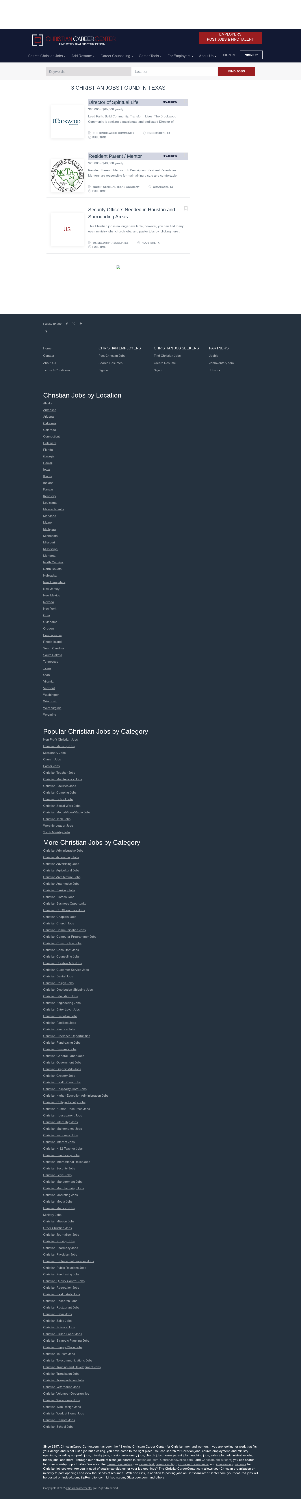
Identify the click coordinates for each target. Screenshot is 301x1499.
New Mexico (51, 595)
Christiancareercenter (79, 1488)
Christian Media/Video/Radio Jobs (66, 812)
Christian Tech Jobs (57, 819)
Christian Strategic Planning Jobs (66, 1340)
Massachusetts (53, 509)
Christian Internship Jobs (60, 1122)
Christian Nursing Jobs (59, 1241)
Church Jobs (52, 759)
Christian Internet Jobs (59, 1142)
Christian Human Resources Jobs (66, 1109)
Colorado (49, 430)
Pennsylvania (52, 635)
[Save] (181, 101)
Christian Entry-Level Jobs (61, 1009)
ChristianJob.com (146, 1459)
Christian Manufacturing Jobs (63, 1188)
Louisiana (50, 502)
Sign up (251, 55)
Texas (47, 668)
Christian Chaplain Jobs (59, 916)
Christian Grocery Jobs (59, 1075)
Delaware (49, 443)
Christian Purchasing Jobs (61, 1155)
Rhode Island (52, 641)
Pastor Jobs (51, 766)
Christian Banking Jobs (59, 890)
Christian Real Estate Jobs (61, 1294)
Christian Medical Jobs (59, 1208)
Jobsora (214, 370)
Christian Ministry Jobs (59, 746)
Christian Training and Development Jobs (72, 1367)
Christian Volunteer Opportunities (66, 1393)
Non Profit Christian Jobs (60, 739)
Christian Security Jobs (59, 1168)
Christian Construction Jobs (62, 943)
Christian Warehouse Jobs (61, 1400)
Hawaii (47, 463)
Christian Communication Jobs (64, 930)
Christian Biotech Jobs (58, 897)
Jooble (213, 355)
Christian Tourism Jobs (59, 1354)
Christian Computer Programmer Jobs (69, 936)
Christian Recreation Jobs (61, 1287)
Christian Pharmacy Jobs (60, 1248)
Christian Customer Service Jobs (66, 969)
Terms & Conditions (56, 370)
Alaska (47, 403)
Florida (48, 449)
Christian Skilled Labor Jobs (62, 1334)
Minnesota (50, 535)
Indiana (48, 483)
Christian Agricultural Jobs (61, 870)
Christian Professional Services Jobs (68, 1261)
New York (49, 608)
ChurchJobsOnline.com (176, 1459)
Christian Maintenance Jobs (62, 779)
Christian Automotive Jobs (61, 883)
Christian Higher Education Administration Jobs (75, 1095)
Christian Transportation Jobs (63, 1380)
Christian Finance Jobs (59, 1029)
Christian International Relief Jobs (66, 1161)
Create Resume (165, 363)
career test (146, 1464)
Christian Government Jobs (62, 1062)
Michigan (49, 529)
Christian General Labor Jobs (63, 1056)
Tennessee (50, 661)
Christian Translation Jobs (61, 1373)
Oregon (48, 628)
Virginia (48, 681)
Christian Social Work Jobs (61, 805)
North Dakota (52, 569)
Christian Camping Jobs (59, 792)
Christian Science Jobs (59, 1327)
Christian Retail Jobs (57, 1314)
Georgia (48, 456)
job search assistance (193, 1464)
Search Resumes (110, 363)
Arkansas (49, 410)
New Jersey (51, 588)
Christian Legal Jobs (57, 1175)
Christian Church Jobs (58, 923)
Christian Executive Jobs (60, 1016)
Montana (49, 555)
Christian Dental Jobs (58, 976)
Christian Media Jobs (57, 1201)
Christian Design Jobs (58, 983)
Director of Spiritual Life (113, 102)
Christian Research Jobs (60, 1301)
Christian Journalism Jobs (61, 1234)
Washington (51, 694)
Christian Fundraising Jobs (61, 1042)
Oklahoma (50, 622)
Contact (48, 355)
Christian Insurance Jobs (60, 1135)
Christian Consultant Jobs (61, 950)
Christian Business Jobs (59, 1049)
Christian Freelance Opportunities (66, 1036)
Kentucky (49, 496)
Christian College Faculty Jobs (64, 1102)
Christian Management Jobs (62, 1181)
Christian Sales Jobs (57, 1320)
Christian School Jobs (58, 799)
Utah (46, 675)
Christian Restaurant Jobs (61, 1307)
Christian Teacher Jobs (59, 772)
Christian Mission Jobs (58, 1221)
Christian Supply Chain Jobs (62, 1347)
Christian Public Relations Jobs (64, 1267)
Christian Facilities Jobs (59, 786)
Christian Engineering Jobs (62, 1003)
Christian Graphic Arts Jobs (62, 1069)
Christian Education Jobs (60, 996)
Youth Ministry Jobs (56, 832)
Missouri (49, 542)
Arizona (48, 416)
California (49, 423)
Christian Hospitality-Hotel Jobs (65, 1089)
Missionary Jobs (54, 752)
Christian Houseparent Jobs (62, 1115)
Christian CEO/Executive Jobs (64, 910)
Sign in (229, 55)
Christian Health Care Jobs (62, 1082)
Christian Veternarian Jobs (61, 1387)
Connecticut (51, 436)
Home (47, 348)
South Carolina (53, 648)
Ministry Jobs (52, 1214)
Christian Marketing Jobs (60, 1195)
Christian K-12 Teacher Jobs (63, 1148)
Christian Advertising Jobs (61, 863)
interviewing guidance (231, 1464)
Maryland (49, 516)
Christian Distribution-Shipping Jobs (68, 989)
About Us (49, 363)
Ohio (46, 615)
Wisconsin (50, 701)
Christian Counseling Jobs (61, 956)
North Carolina (53, 562)
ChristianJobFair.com (216, 1459)
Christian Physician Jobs (60, 1254)
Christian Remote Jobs (59, 1420)
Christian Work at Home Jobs (63, 1413)
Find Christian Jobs (167, 355)
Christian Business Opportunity (64, 903)
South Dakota (52, 655)
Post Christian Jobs (111, 355)
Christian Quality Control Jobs (64, 1281)
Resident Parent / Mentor (115, 156)
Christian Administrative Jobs (63, 850)
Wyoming (49, 714)
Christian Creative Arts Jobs (62, 963)
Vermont (49, 688)
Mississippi (50, 549)
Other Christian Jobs (57, 1228)
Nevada (48, 602)
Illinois (47, 476)
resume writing (166, 1464)
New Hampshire (54, 582)
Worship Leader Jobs (58, 825)
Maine (47, 522)
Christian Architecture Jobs (61, 877)
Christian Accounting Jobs (61, 857)
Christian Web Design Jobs (62, 1406)
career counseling (119, 1464)
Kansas (48, 489)
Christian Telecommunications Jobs (67, 1360)
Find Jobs (236, 71)
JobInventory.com (221, 363)
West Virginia (52, 708)
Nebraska (50, 575)
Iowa (46, 469)
